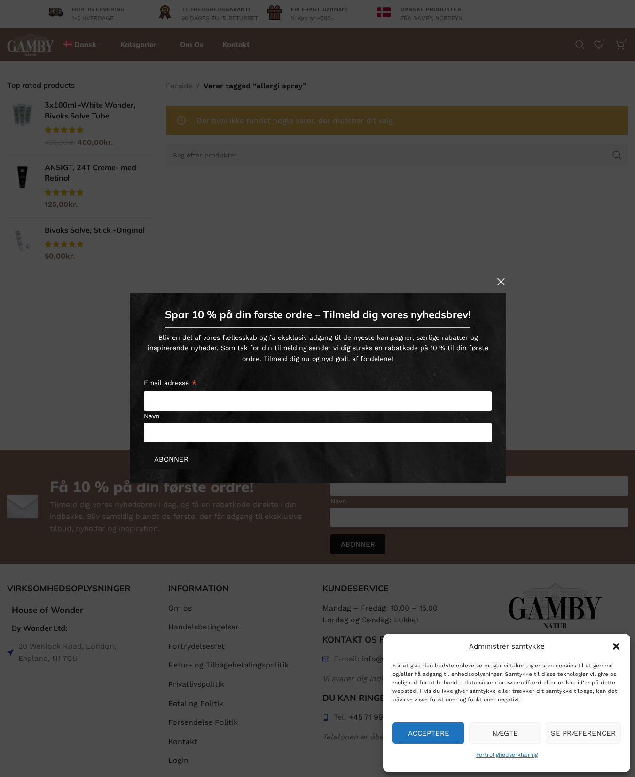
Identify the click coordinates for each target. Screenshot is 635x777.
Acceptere (428, 733)
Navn (152, 416)
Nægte (505, 733)
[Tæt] (501, 281)
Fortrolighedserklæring (507, 755)
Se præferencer (583, 733)
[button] (616, 646)
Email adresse (170, 384)
